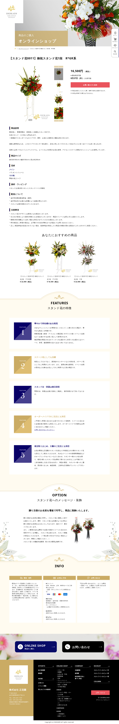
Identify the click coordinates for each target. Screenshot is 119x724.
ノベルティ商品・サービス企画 (64, 693)
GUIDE (59, 711)
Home (16, 48)
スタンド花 (61, 670)
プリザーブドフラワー (64, 682)
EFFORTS (41, 666)
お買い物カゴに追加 (90, 85)
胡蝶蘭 (60, 672)
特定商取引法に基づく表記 (80, 677)
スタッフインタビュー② (101, 673)
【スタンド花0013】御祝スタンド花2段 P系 (86, 277)
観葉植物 (60, 676)
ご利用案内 (61, 714)
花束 (59, 678)
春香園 (77, 673)
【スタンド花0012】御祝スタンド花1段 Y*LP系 (59, 277)
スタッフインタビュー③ (101, 676)
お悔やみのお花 (62, 705)
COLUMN (97, 681)
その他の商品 (62, 686)
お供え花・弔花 (62, 674)
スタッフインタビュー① (101, 670)
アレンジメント (62, 680)
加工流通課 (41, 670)
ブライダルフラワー (64, 696)
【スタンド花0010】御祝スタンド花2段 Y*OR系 (32, 277)
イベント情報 (42, 686)
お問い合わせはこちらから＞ (44, 430)
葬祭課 (40, 673)
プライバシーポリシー (103, 700)
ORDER (59, 690)
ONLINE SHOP (62, 666)
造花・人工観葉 (62, 684)
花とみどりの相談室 (44, 689)
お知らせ (41, 683)
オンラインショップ (24, 48)
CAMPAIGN (60, 708)
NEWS (40, 679)
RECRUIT (97, 666)
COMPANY (79, 666)
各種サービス (62, 716)
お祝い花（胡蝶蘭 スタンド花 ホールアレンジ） (65, 701)
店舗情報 (77, 670)
